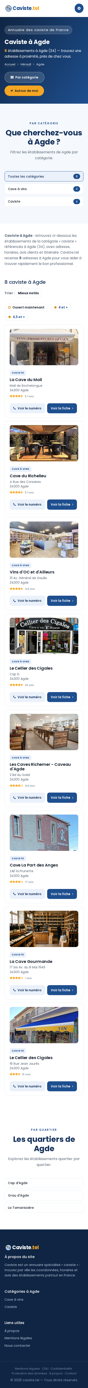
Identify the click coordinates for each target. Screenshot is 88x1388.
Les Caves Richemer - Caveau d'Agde (40, 766)
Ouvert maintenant (28, 307)
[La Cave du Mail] (44, 347)
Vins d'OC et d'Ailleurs (32, 572)
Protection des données (29, 1373)
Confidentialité (61, 1368)
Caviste (26, 8)
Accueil (10, 64)
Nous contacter (17, 1345)
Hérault (26, 64)
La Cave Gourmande (31, 961)
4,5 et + (19, 317)
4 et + (63, 307)
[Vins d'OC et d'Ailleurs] (44, 539)
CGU (45, 1368)
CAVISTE (18, 373)
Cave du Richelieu (28, 476)
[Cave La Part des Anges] (44, 833)
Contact (70, 1373)
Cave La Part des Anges (34, 865)
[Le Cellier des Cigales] (44, 636)
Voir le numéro (30, 408)
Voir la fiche (60, 408)
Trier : (10, 293)
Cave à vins (14, 1299)
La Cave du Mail (26, 379)
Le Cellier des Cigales (31, 668)
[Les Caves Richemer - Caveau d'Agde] (44, 732)
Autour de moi (26, 90)
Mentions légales (18, 1338)
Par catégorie (26, 77)
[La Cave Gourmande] (44, 929)
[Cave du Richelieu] (44, 443)
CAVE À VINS (20, 469)
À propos (12, 1331)
